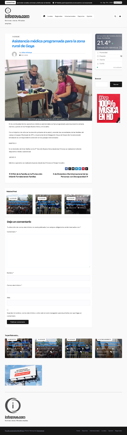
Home (78, 431)
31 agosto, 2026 (15, 349)
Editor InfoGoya (27, 52)
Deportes (81, 16)
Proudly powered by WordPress (14, 431)
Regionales (59, 16)
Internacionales (70, 16)
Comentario (12, 232)
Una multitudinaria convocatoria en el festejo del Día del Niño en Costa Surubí (48, 346)
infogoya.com (17, 16)
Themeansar (40, 431)
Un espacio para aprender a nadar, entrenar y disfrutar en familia (48, 205)
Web (8, 298)
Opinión (89, 16)
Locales (50, 16)
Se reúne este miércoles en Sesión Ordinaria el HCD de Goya (77, 205)
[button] (115, 16)
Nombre (10, 273)
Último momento (105, 339)
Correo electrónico (14, 285)
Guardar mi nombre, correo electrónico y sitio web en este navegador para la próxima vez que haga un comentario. (44, 314)
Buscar (98, 79)
